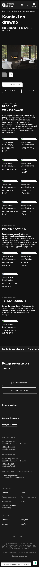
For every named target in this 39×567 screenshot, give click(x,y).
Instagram (24, 520)
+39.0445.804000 (8, 447)
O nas (23, 501)
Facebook (6, 520)
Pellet (23, 493)
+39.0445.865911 (8, 464)
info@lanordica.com (9, 449)
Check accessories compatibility (9, 506)
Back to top (17, 536)
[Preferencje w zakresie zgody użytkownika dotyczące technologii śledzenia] (35, 563)
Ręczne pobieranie (9, 497)
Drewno (5, 493)
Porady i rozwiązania (28, 497)
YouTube (24, 524)
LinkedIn (5, 524)
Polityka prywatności (9, 552)
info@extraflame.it (8, 466)
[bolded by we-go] (19, 556)
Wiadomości (6, 501)
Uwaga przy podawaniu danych (16, 564)
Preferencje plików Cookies (27, 552)
